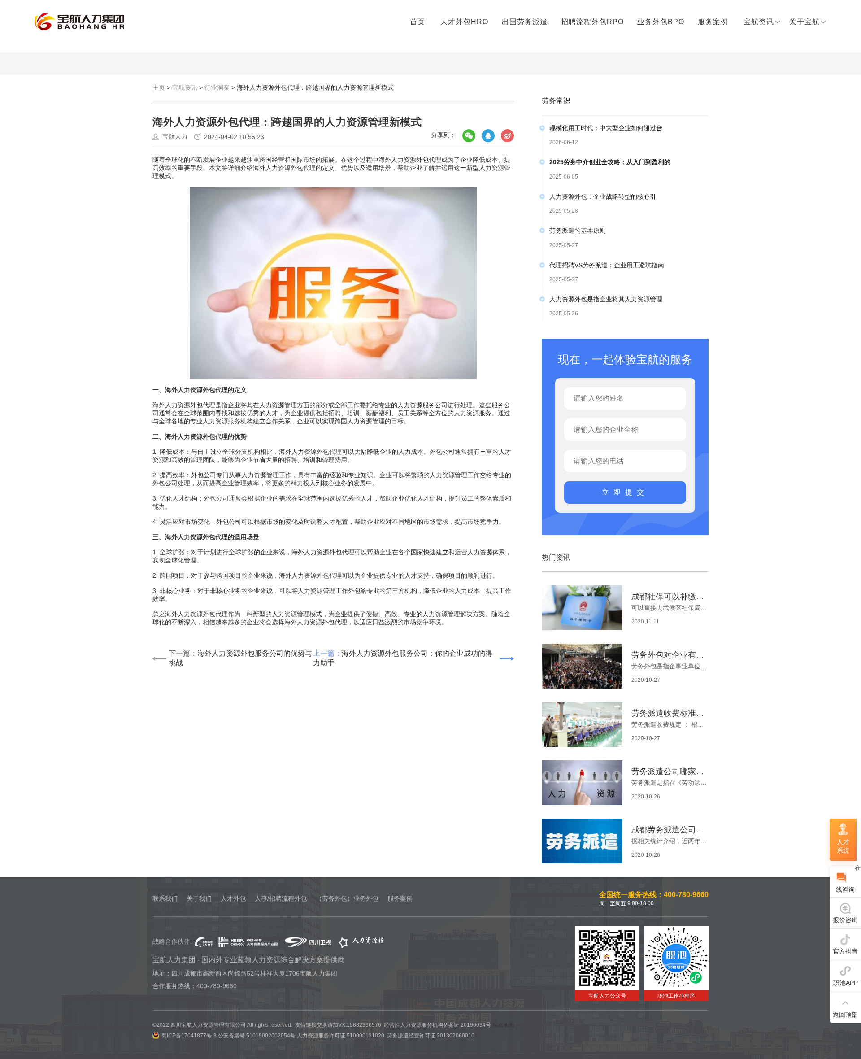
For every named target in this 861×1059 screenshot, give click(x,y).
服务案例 (713, 22)
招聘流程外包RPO (592, 22)
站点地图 (503, 1025)
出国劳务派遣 (525, 22)
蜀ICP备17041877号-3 (189, 1036)
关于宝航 (804, 22)
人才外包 (233, 898)
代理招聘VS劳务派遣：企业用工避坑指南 (606, 265)
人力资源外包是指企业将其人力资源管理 (605, 299)
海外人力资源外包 (403, 159)
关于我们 (199, 898)
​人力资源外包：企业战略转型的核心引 (602, 196)
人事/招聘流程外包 (281, 898)
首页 (417, 22)
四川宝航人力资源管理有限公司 (79, 22)
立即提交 (625, 492)
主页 (158, 87)
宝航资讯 (759, 22)
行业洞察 (217, 87)
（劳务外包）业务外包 (347, 898)
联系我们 (165, 898)
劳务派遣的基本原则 (577, 230)
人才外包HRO (464, 22)
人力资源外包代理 (322, 622)
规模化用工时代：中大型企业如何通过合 (605, 127)
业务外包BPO (660, 22)
